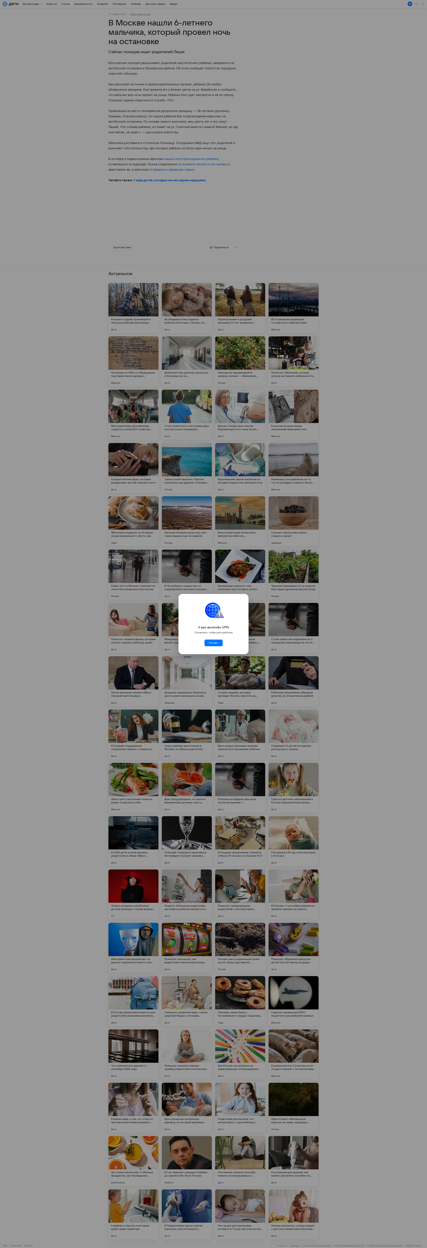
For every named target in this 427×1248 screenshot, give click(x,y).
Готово (213, 642)
